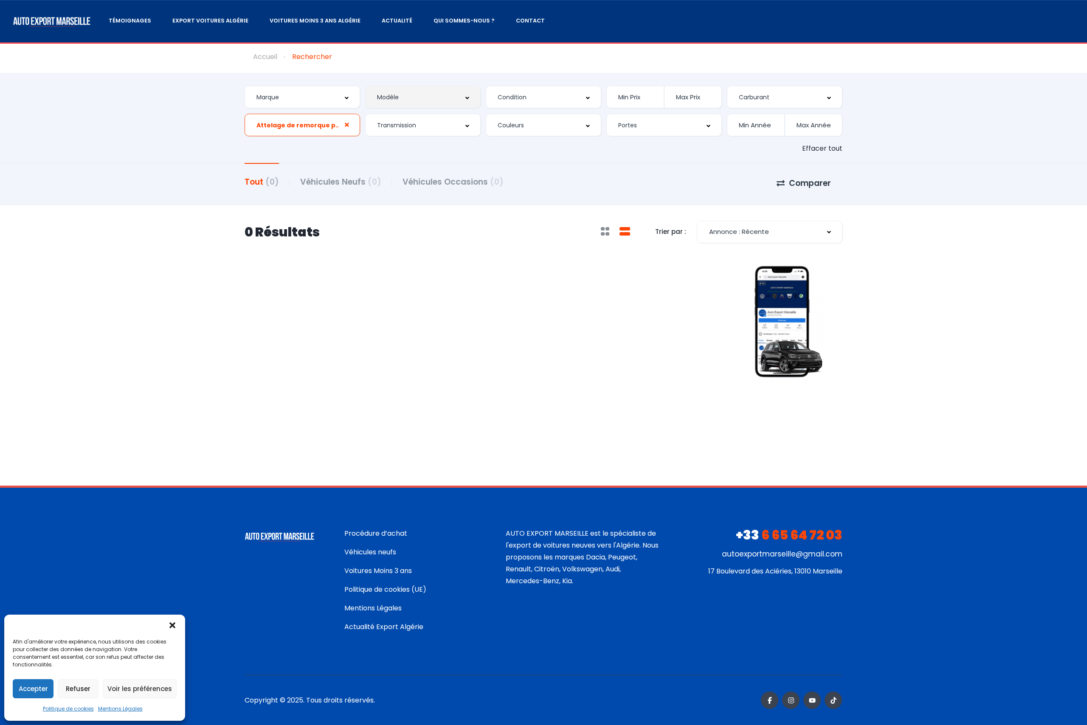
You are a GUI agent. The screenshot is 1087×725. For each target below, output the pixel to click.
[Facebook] (769, 700)
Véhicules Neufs (340, 182)
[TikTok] (833, 700)
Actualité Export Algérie (383, 627)
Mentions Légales (120, 708)
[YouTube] (812, 700)
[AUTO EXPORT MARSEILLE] (52, 21)
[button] (172, 625)
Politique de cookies (68, 708)
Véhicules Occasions (453, 182)
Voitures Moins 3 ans (378, 571)
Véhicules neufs (370, 552)
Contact (530, 20)
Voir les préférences (139, 688)
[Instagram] (791, 700)
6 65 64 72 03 (789, 535)
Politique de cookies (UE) (385, 589)
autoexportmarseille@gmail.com (782, 554)
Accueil (265, 57)
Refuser (78, 688)
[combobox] (302, 97)
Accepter (33, 688)
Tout (262, 182)
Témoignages (130, 20)
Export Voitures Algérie (210, 20)
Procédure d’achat (375, 533)
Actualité (397, 20)
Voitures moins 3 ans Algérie (315, 20)
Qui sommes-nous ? (464, 20)
